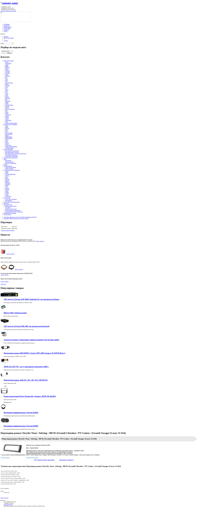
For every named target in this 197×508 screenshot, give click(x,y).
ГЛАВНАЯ (7, 24)
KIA (6, 91)
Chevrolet (7, 71)
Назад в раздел (4, 498)
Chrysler (6, 40)
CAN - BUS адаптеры (11, 199)
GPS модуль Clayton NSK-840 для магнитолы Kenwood (26, 326)
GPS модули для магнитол (11, 157)
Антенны (6, 203)
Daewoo (7, 128)
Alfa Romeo (8, 63)
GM (6, 81)
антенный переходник (32, 457)
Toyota (7, 119)
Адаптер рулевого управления (12, 170)
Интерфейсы (8, 200)
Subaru (7, 116)
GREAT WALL (9, 83)
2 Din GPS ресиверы (10, 167)
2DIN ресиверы (9, 168)
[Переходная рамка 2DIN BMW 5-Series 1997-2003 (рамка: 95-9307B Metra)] (5, 350)
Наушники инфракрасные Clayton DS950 (21, 413)
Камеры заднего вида (10, 206)
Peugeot (7, 188)
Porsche (7, 106)
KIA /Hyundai (8, 134)
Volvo (6, 121)
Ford (6, 78)
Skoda (6, 112)
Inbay (5, 159)
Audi (6, 125)
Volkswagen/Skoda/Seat (11, 146)
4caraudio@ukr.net (8, 504)
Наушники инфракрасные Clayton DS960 (21, 426)
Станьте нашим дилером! (7, 230)
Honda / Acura (8, 132)
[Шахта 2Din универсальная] (3, 309)
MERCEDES (8, 137)
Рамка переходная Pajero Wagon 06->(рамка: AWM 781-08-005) (30, 396)
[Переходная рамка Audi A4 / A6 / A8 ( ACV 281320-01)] (4, 376)
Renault (7, 107)
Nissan (7, 102)
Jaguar (6, 89)
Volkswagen (8, 120)
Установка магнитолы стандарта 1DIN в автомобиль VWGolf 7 (20, 217)
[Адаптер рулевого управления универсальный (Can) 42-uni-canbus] (4, 336)
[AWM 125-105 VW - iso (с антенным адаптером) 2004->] (6, 363)
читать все (3, 284)
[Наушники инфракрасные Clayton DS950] (3, 409)
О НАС (6, 31)
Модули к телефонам (10, 163)
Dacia (6, 74)
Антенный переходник (11, 155)
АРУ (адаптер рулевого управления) (44, 460)
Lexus (6, 94)
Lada (6, 92)
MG (6, 99)
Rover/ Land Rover (10, 109)
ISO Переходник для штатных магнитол (15, 153)
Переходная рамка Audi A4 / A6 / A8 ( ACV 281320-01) (26, 380)
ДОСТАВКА (7, 28)
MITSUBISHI (8, 138)
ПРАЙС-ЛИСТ (8, 27)
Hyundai (7, 85)
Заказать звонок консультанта (8, 11)
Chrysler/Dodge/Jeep (10, 174)
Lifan (6, 95)
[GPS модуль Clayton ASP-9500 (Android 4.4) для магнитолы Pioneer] (9, 296)
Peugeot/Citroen (9, 105)
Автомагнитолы (8, 166)
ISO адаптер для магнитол (12, 150)
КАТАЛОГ (6, 25)
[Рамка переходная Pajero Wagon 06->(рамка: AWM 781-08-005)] (4, 393)
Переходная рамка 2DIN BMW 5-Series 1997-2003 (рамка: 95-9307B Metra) (34, 353)
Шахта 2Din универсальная (15, 313)
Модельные (8, 160)
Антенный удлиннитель (11, 156)
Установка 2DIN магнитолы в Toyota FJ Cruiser (16, 218)
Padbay (5, 164)
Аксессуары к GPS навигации (12, 202)
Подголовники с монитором (12, 210)
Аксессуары (7, 198)
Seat (6, 110)
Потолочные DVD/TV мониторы (14, 211)
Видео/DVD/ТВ (8, 204)
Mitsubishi (7, 101)
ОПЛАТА (6, 30)
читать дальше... (40, 241)
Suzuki (7, 117)
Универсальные (9, 148)
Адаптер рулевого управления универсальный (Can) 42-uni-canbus (31, 340)
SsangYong (8, 114)
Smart (6, 113)
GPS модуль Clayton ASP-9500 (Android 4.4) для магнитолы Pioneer (31, 299)
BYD (6, 69)
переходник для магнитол (66, 460)
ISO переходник (5, 457)
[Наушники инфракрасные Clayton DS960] (5, 422)
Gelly (6, 80)
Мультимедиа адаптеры (10, 213)
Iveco (6, 87)
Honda (7, 84)
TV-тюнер (8, 207)
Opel (6, 141)
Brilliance (7, 67)
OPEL (6, 103)
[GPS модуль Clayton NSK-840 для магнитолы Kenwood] (5, 323)
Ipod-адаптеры (7, 214)
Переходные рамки (9, 38)
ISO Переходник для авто (12, 152)
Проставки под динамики (10, 124)
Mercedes (7, 98)
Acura (6, 62)
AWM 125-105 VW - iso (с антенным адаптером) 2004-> (26, 367)
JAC (6, 88)
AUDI (6, 65)
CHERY (7, 70)
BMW (6, 66)
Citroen (7, 175)
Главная (6, 36)
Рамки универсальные (11, 123)
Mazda (7, 96)
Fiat (6, 77)
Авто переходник (8, 149)
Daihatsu (7, 76)
